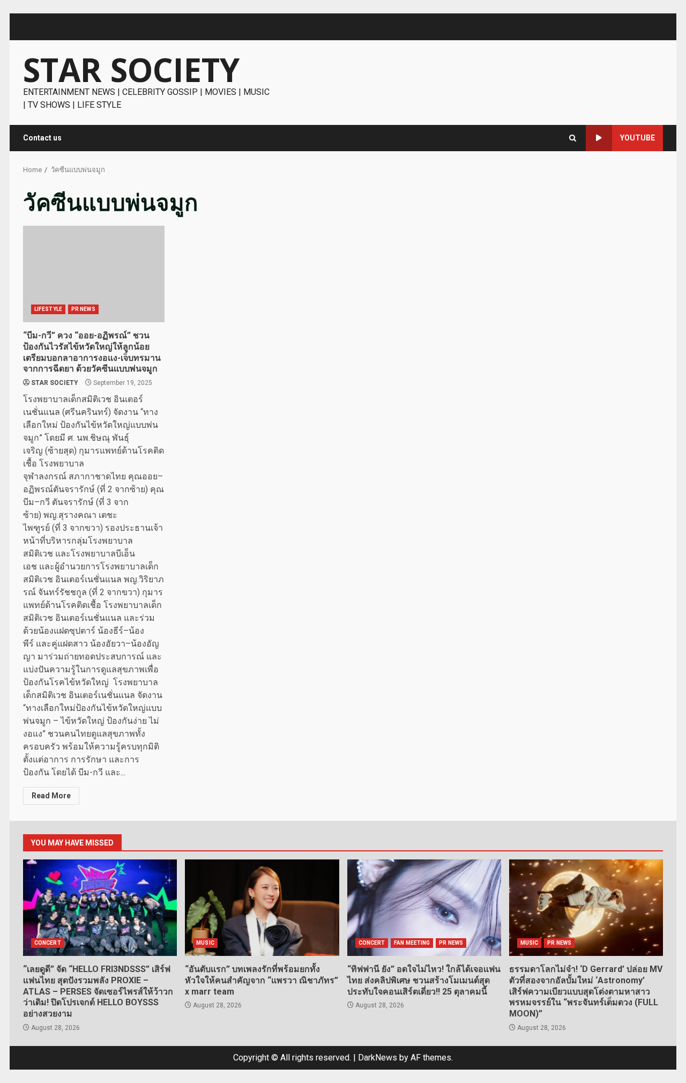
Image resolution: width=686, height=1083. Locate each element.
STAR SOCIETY (131, 70)
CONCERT (47, 943)
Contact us (42, 137)
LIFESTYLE (48, 309)
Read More (51, 795)
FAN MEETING (412, 943)
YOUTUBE (637, 137)
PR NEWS (83, 309)
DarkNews (377, 1057)
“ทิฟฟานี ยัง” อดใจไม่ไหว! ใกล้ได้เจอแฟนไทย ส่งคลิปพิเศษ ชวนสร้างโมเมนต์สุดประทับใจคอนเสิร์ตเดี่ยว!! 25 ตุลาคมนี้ (424, 907)
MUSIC (205, 943)
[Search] (572, 138)
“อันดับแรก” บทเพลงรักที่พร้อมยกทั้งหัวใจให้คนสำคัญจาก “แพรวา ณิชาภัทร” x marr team (262, 907)
